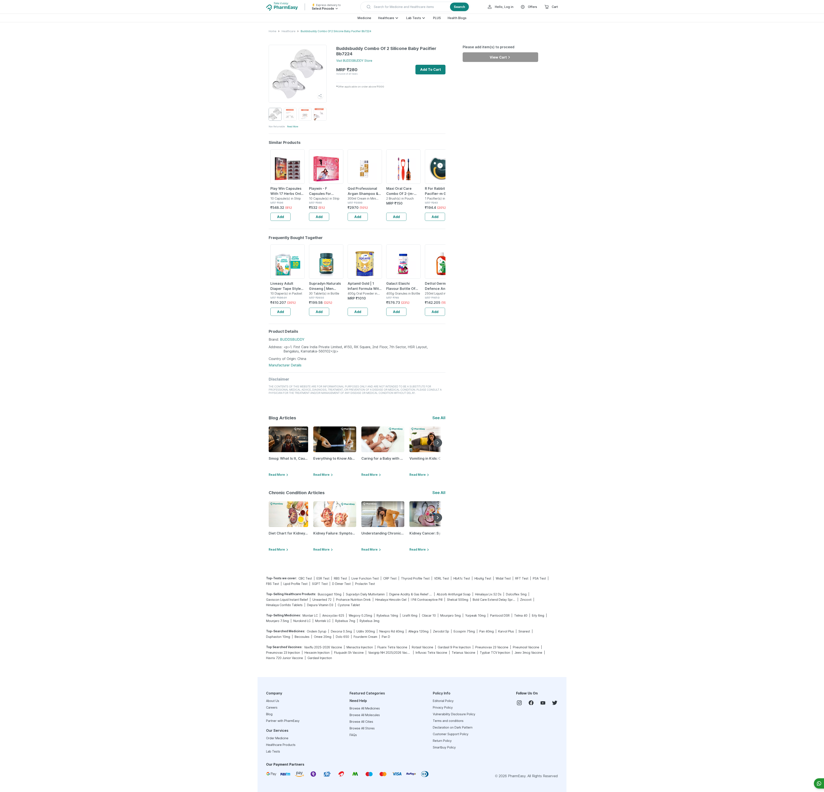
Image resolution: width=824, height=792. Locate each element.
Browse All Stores (362, 728)
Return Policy (442, 740)
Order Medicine (277, 738)
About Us (272, 701)
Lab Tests (413, 18)
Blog (269, 714)
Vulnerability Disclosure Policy (454, 714)
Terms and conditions (448, 721)
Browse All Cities (361, 721)
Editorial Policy (443, 701)
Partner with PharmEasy (283, 721)
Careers (271, 707)
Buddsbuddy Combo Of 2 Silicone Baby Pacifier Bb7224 (336, 31)
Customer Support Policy (450, 734)
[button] (415, 7)
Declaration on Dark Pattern (453, 727)
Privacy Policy (443, 707)
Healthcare (386, 18)
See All (438, 418)
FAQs (353, 735)
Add (280, 217)
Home (272, 31)
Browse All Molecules (365, 715)
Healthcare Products (280, 745)
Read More (292, 126)
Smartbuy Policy (444, 747)
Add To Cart (430, 69)
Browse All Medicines (365, 708)
